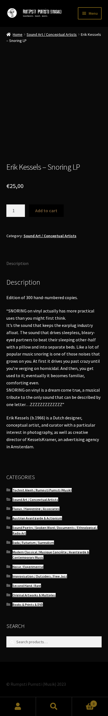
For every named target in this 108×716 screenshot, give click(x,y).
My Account (18, 706)
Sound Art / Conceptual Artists (52, 34)
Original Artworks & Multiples (34, 595)
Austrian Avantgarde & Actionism (37, 518)
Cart (83, 702)
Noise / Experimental (27, 567)
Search (54, 706)
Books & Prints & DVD (27, 604)
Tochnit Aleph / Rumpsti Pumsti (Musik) (42, 490)
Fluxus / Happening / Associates (36, 509)
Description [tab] (17, 263)
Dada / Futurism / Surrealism (33, 542)
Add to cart (46, 210)
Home (17, 34)
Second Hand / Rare (26, 586)
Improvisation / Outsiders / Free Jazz (39, 576)
